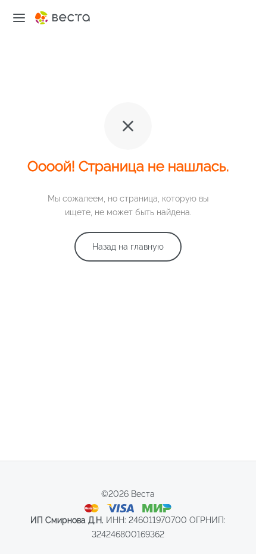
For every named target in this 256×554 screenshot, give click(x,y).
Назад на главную (128, 246)
